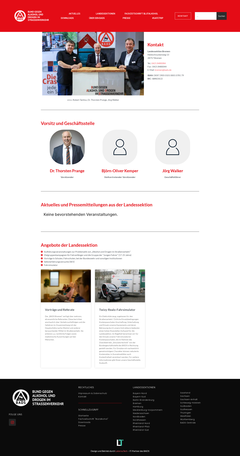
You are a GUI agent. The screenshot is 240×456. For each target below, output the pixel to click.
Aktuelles (74, 13)
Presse (126, 18)
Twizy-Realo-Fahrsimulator (117, 309)
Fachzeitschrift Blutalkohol (141, 13)
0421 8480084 (159, 63)
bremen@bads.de (163, 70)
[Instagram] (12, 422)
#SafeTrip (157, 18)
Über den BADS (97, 18)
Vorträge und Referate (59, 309)
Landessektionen (105, 13)
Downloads (67, 18)
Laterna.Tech (121, 451)
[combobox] (205, 16)
